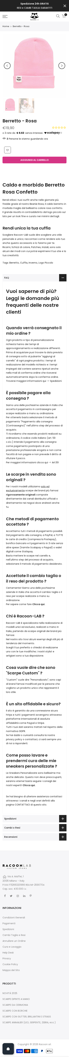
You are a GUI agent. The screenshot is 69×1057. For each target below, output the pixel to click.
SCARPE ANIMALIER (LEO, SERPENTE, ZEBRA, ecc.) (29, 1022)
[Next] (61, 65)
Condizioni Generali (14, 917)
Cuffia (23, 262)
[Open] (8, 1048)
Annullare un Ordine (14, 941)
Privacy (7, 958)
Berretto (14, 262)
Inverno (33, 262)
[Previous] (7, 65)
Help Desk (8, 952)
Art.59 (55, 462)
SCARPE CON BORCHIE (15, 1010)
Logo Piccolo (46, 262)
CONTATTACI (22, 804)
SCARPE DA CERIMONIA (15, 1005)
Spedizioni (56, 381)
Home (6, 26)
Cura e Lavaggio (12, 946)
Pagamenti (9, 923)
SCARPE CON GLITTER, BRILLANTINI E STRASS (27, 1016)
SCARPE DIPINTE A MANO (16, 999)
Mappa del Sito (11, 970)
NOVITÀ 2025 (10, 993)
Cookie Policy (10, 964)
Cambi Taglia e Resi (14, 935)
